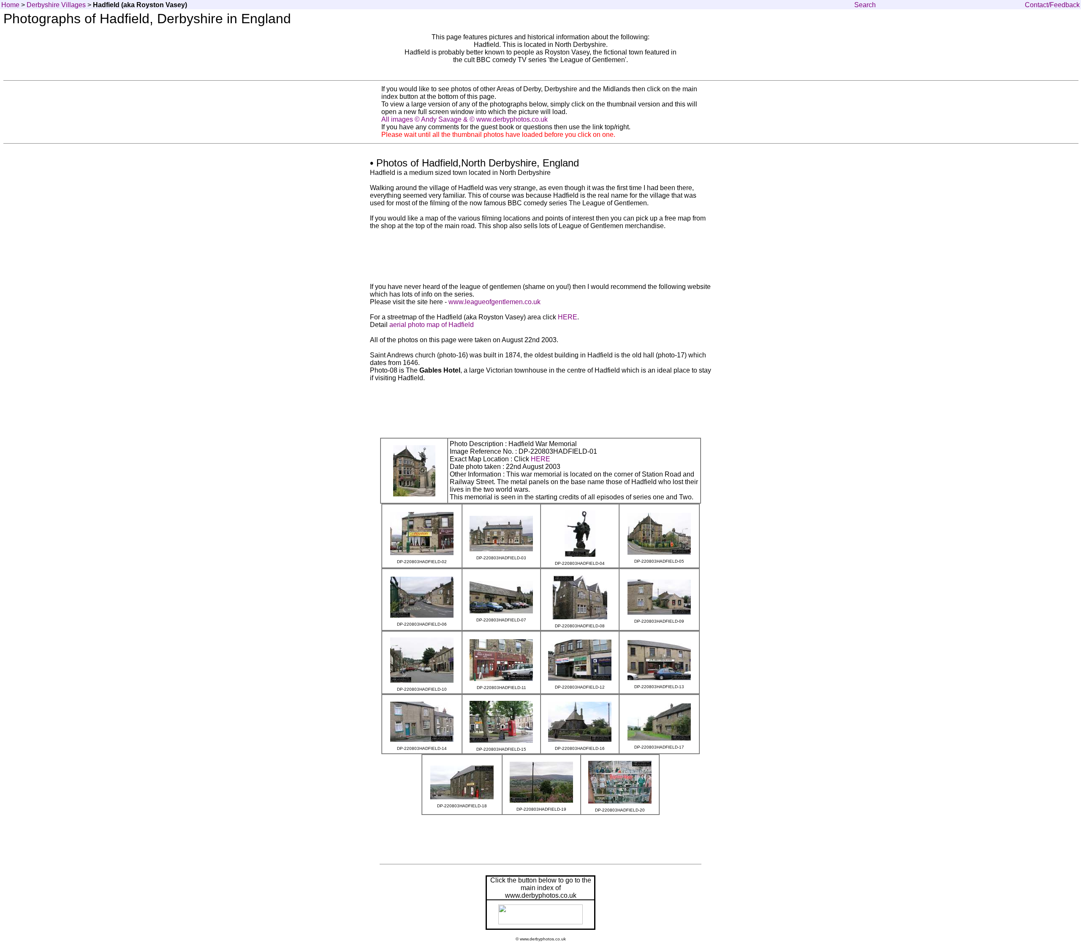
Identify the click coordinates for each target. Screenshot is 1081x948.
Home (10, 4)
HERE (567, 317)
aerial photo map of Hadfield (431, 324)
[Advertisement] (540, 74)
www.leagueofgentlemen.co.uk (494, 301)
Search (865, 4)
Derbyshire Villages (56, 4)
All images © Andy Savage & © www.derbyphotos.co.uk (464, 119)
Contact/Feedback (1052, 4)
